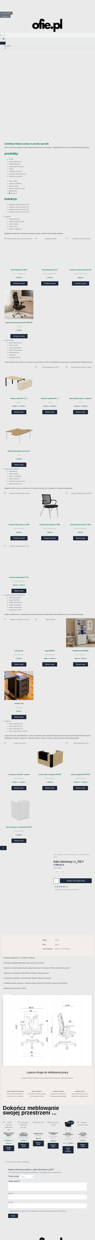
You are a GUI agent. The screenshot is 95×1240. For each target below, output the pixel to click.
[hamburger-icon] (3, 43)
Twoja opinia (14, 1181)
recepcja (7, 721)
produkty (7, 46)
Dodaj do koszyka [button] (19, 283)
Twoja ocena (13, 1176)
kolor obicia (58, 868)
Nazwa (11, 1193)
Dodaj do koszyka (76, 881)
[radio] (57, 871)
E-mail (11, 1202)
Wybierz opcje (19, 412)
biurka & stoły (9, 340)
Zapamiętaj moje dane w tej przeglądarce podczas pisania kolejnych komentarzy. (38, 1211)
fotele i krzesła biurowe (71, 854)
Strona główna (58, 854)
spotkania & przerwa (11, 469)
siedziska (7, 216)
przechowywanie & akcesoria (14, 595)
